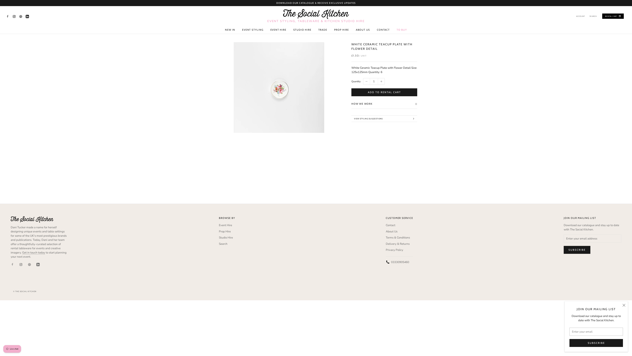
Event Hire (278, 29)
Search (593, 16)
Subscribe (596, 342)
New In (230, 29)
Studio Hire (302, 29)
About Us (363, 29)
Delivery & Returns (398, 244)
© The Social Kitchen (24, 291)
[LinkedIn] (27, 16)
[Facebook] (7, 16)
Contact (383, 29)
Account (580, 16)
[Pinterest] (20, 16)
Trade (322, 29)
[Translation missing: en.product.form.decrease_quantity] (366, 81)
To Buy (402, 29)
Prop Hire (341, 29)
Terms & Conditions (398, 237)
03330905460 (400, 262)
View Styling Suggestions (368, 119)
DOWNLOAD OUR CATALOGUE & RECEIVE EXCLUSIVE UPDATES (316, 2)
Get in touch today (33, 252)
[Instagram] (14, 16)
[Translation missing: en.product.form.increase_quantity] (381, 81)
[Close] (623, 305)
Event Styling (252, 29)
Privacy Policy (394, 250)
